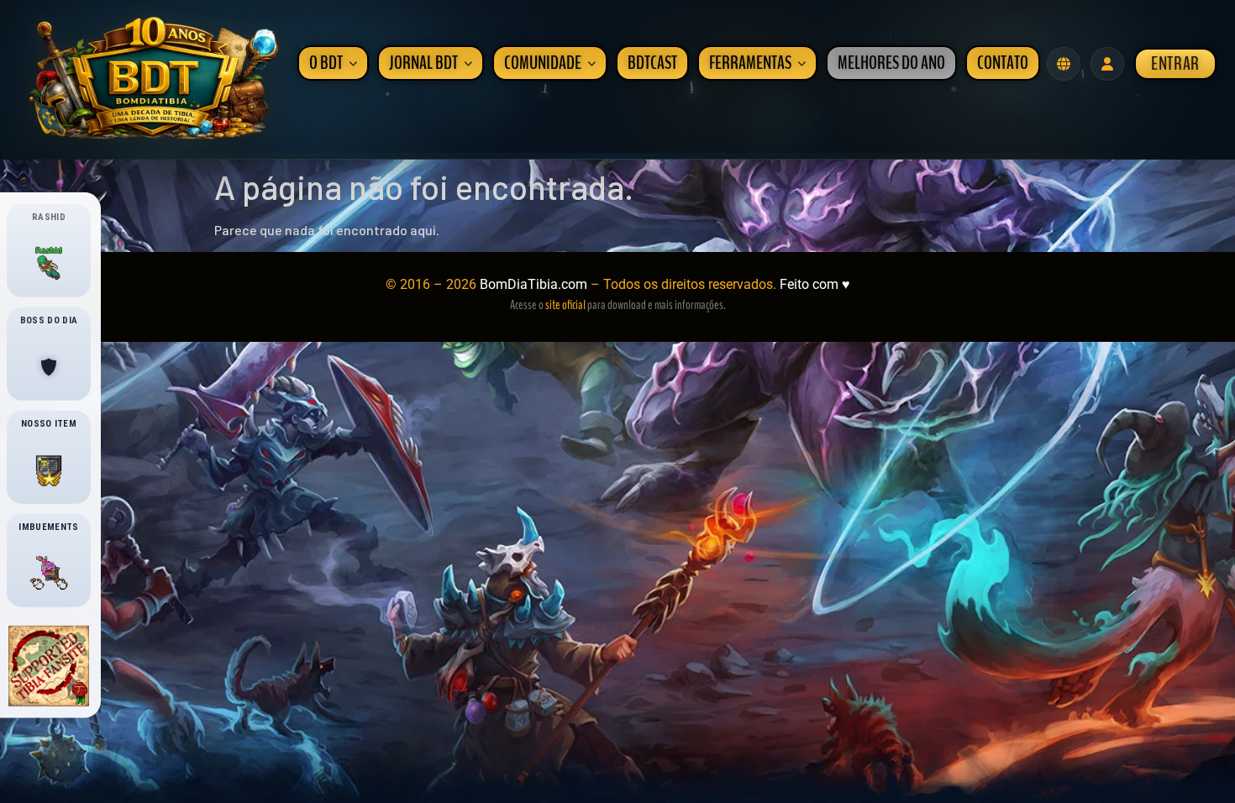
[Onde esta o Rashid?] (48, 264)
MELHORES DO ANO (891, 63)
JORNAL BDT (423, 63)
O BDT (326, 63)
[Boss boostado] (48, 367)
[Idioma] (1063, 64)
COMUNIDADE (542, 63)
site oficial (565, 305)
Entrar (1175, 63)
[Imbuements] (48, 574)
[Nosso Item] (48, 470)
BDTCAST (652, 63)
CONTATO (1002, 63)
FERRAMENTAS (750, 63)
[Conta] (1107, 64)
